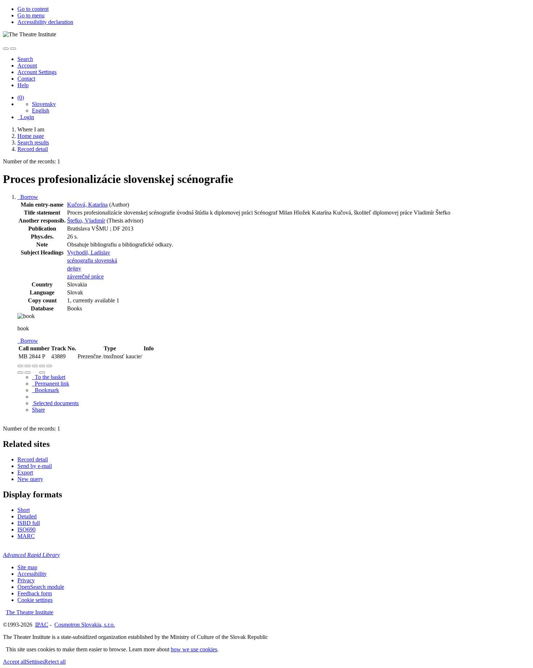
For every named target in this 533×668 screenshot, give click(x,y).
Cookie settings (35, 600)
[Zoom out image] (27, 366)
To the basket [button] (48, 377)
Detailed (27, 516)
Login (25, 117)
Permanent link (50, 383)
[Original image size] (35, 366)
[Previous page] (35, 372)
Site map (27, 567)
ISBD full (28, 523)
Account (27, 65)
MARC (26, 536)
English (40, 110)
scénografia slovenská (92, 260)
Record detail (32, 459)
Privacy (26, 580)
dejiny (74, 268)
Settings (35, 662)
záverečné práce (85, 276)
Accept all (14, 662)
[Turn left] (20, 372)
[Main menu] (13, 49)
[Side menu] (6, 49)
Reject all (55, 662)
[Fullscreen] (42, 366)
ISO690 (26, 529)
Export (25, 472)
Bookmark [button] (45, 390)
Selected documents (55, 403)
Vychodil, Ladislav (88, 252)
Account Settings (37, 72)
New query (30, 479)
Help (23, 85)
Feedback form (34, 593)
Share (38, 410)
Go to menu (31, 15)
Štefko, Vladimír (86, 220)
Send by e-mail (34, 466)
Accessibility (32, 574)
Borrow (27, 197)
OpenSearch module (40, 587)
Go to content (33, 9)
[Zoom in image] (20, 366)
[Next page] (42, 372)
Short (23, 510)
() (20, 97)
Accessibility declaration (45, 22)
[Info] (49, 366)
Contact (26, 79)
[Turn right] (27, 372)
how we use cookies (194, 649)
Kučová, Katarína (87, 204)
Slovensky (44, 104)
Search (25, 59)
